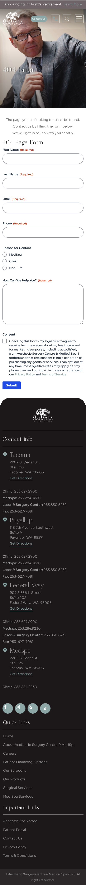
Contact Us (12, 838)
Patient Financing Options (25, 762)
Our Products (14, 779)
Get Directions (21, 478)
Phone (15, 223)
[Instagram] (20, 708)
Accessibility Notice (20, 821)
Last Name (18, 174)
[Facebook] (8, 708)
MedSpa (15, 254)
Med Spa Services (18, 796)
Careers (9, 753)
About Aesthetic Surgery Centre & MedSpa (39, 745)
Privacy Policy (25, 374)
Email (14, 199)
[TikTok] (45, 708)
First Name (18, 150)
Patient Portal (14, 830)
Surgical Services (17, 788)
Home (8, 736)
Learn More (72, 4)
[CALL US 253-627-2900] (55, 19)
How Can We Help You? (27, 280)
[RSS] (33, 708)
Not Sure (16, 268)
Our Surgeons (14, 770)
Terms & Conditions (19, 855)
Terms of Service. (54, 374)
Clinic (13, 261)
